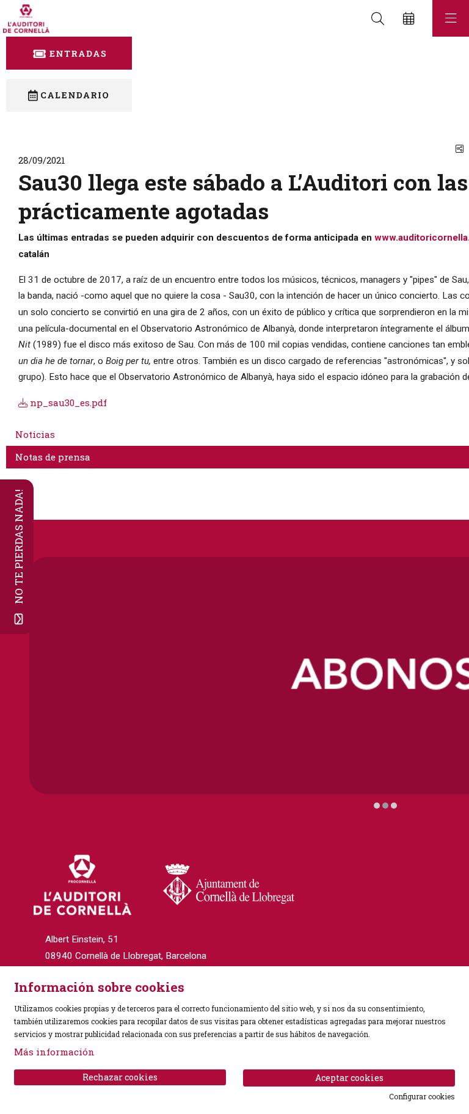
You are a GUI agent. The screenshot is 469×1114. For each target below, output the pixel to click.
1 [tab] (377, 806)
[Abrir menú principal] (450, 18)
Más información (54, 1052)
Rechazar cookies (120, 1077)
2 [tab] (385, 806)
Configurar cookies (422, 1096)
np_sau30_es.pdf (67, 402)
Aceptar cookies (349, 1077)
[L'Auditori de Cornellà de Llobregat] (24, 18)
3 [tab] (394, 806)
